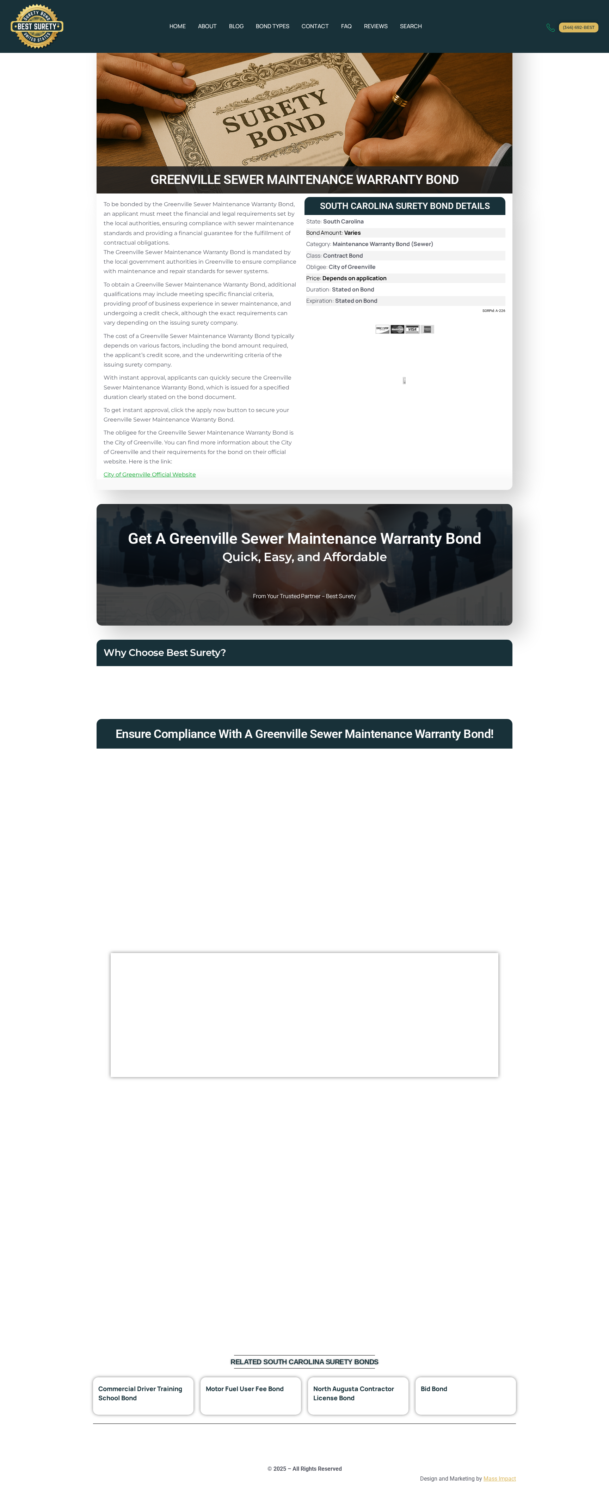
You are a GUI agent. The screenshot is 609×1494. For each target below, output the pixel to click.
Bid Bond (434, 1388)
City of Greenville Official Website (150, 474)
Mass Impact (500, 1478)
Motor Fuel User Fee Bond (245, 1388)
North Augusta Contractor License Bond (353, 1393)
